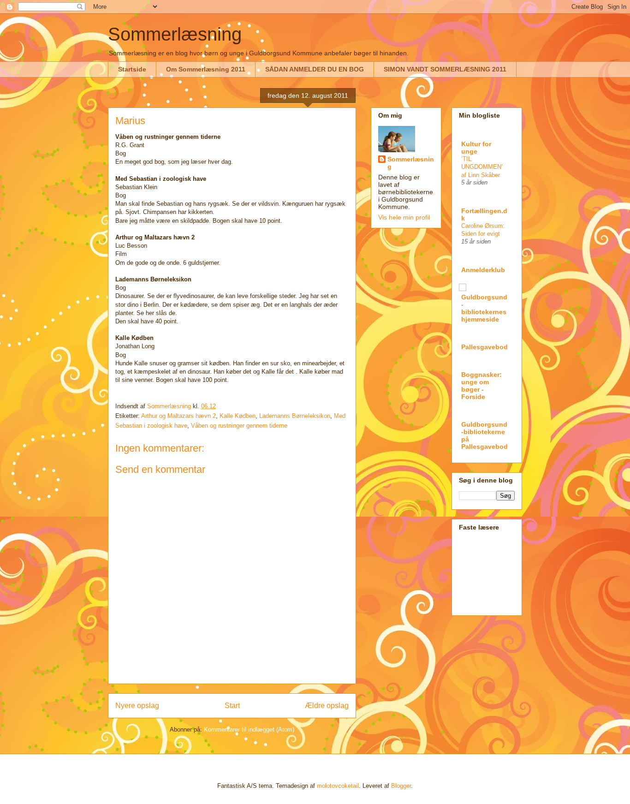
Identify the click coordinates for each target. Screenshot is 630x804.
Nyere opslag (137, 705)
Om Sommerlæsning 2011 (205, 69)
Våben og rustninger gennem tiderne (239, 425)
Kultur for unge (476, 147)
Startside (132, 69)
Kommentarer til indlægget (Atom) (249, 729)
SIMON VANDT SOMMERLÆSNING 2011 (445, 69)
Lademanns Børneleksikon (294, 415)
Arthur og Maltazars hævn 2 (178, 415)
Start (232, 705)
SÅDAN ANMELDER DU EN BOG (314, 69)
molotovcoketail (338, 785)
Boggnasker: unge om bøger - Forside (481, 385)
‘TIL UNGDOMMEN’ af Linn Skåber (482, 167)
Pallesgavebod (484, 347)
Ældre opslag (327, 705)
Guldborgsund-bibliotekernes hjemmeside (484, 308)
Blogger (401, 785)
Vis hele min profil (404, 217)
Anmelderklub (483, 270)
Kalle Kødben (238, 415)
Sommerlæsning (175, 34)
